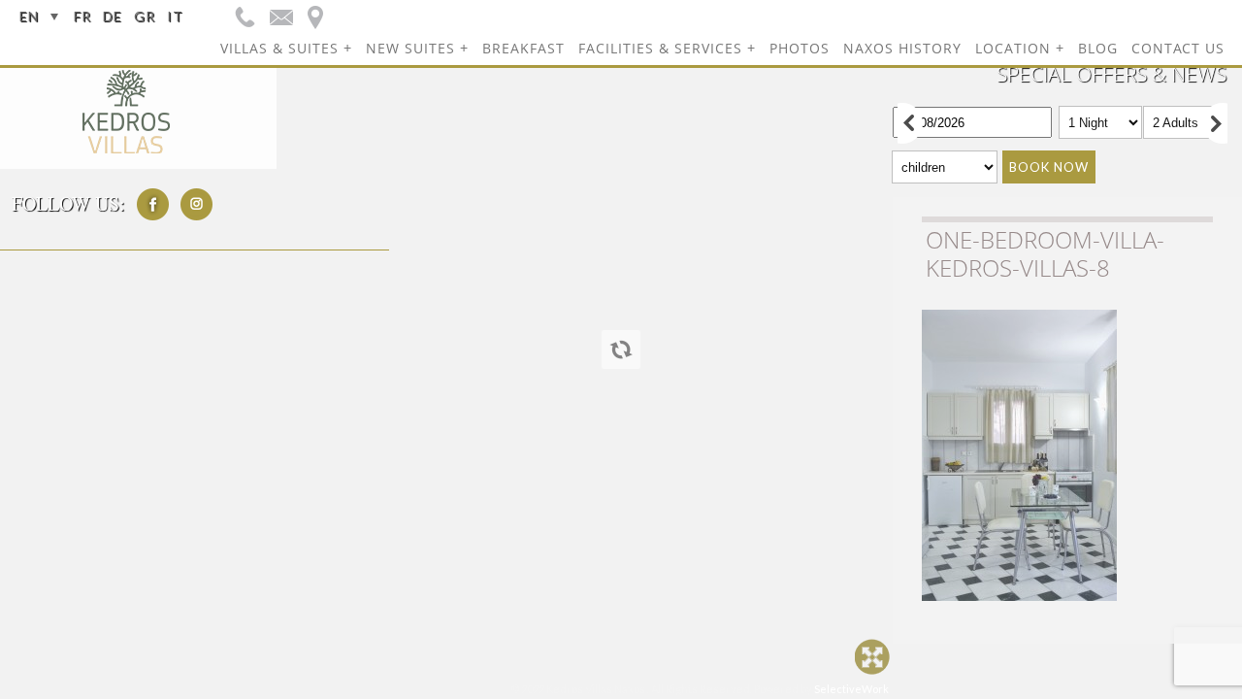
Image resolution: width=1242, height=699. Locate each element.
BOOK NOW (1049, 167)
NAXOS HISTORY (902, 48)
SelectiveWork (851, 688)
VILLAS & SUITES (279, 48)
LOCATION (1013, 48)
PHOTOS (799, 48)
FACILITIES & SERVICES (660, 48)
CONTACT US (1178, 48)
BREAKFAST (523, 48)
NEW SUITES (410, 48)
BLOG (1098, 48)
